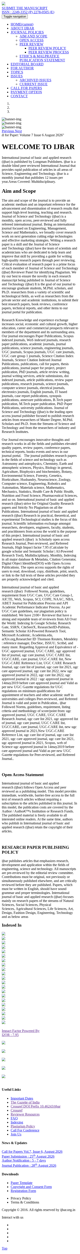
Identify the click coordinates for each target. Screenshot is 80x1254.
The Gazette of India (25, 1102)
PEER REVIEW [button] (31, 44)
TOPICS (17, 72)
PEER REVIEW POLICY (47, 48)
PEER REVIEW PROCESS (48, 52)
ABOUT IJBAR (22, 28)
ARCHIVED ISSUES (35, 80)
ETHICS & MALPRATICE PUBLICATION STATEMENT (42, 58)
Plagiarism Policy (23, 1126)
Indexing (17, 1122)
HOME (22, 24)
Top (4, 1248)
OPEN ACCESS (32, 40)
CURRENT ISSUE (34, 84)
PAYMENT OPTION (26, 92)
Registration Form (23, 1191)
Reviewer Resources (25, 1114)
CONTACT (19, 96)
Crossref (16, 1110)
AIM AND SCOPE (33, 36)
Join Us (16, 1134)
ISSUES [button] (17, 76)
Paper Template (21, 1183)
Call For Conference (25, 1130)
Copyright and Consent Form (31, 1187)
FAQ (14, 1118)
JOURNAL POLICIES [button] (27, 32)
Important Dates (22, 1098)
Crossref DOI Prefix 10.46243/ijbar (35, 1106)
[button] (8, 131)
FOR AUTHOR (22, 68)
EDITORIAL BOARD (27, 64)
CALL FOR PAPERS (26, 88)
